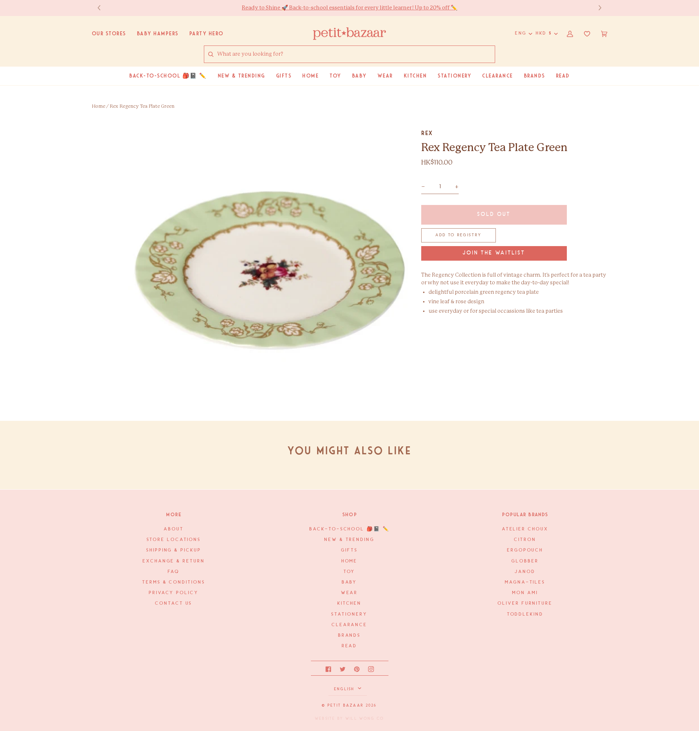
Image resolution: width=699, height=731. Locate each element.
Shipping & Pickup (173, 550)
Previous (103, 7)
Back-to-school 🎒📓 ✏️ (349, 529)
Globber (525, 561)
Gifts (349, 550)
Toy (350, 571)
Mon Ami (525, 592)
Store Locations (174, 539)
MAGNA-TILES (525, 582)
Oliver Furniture (525, 603)
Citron (525, 539)
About (174, 529)
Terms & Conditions (173, 582)
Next (596, 7)
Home (98, 106)
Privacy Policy (174, 592)
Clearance (349, 625)
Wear (349, 592)
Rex (427, 133)
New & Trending (349, 539)
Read (350, 646)
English (345, 689)
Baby (350, 582)
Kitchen (349, 603)
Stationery (349, 614)
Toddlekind (525, 614)
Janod (525, 571)
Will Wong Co (364, 718)
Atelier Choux (525, 529)
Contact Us (173, 603)
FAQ (173, 571)
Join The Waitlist (494, 253)
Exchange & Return (174, 561)
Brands (349, 635)
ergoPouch (525, 550)
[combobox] (355, 54)
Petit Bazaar (346, 705)
